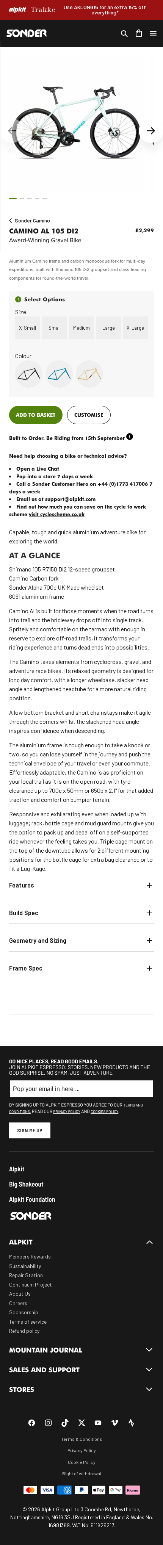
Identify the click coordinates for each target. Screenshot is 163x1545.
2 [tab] (22, 198)
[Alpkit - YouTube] (98, 1423)
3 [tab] (29, 198)
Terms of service (28, 1321)
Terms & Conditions (81, 1439)
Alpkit (17, 1168)
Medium (81, 328)
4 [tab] (37, 198)
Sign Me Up (29, 1130)
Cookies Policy (104, 1111)
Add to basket (35, 415)
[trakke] (43, 10)
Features (21, 885)
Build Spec (23, 912)
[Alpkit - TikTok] (65, 1423)
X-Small (27, 328)
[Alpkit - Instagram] (48, 1423)
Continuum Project (30, 1284)
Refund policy (24, 1330)
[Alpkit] (17, 10)
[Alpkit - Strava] (131, 1423)
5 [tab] (44, 198)
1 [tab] (13, 198)
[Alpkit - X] (82, 1423)
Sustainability (25, 1266)
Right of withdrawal (81, 1473)
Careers (18, 1303)
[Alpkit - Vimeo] (115, 1423)
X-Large (135, 328)
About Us (20, 1293)
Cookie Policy (82, 1462)
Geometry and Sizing (37, 940)
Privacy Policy (66, 1111)
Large (108, 328)
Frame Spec (25, 968)
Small (55, 328)
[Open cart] (138, 33)
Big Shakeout (26, 1184)
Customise (88, 415)
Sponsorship (23, 1312)
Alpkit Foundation (32, 1199)
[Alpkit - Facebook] (32, 1423)
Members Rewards (30, 1256)
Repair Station (26, 1275)
